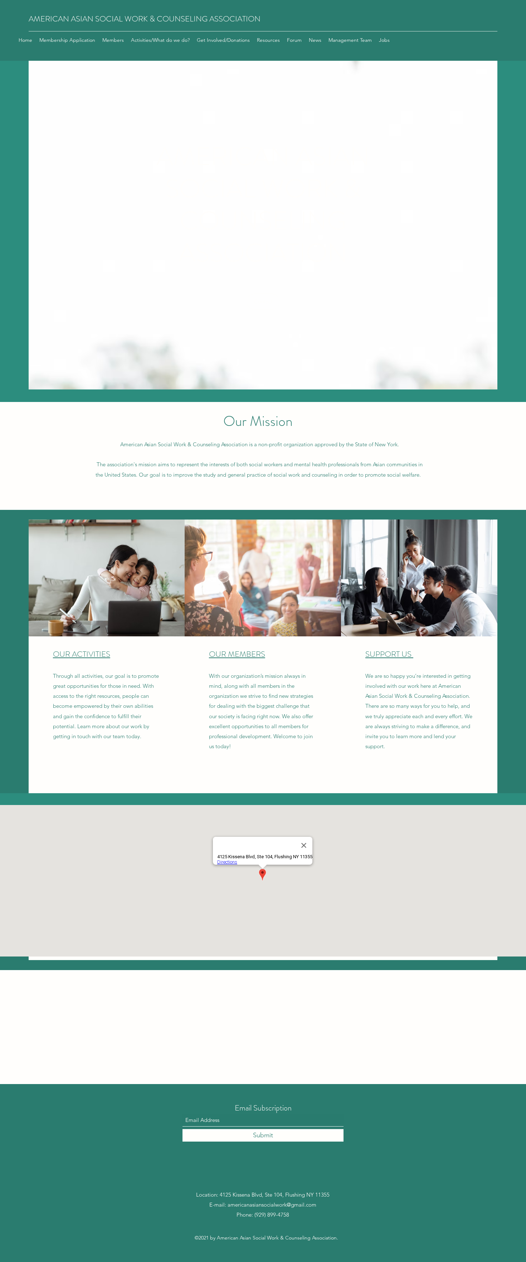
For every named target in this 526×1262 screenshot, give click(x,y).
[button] (263, 302)
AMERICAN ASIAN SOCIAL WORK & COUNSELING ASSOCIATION (144, 18)
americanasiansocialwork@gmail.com (272, 1204)
